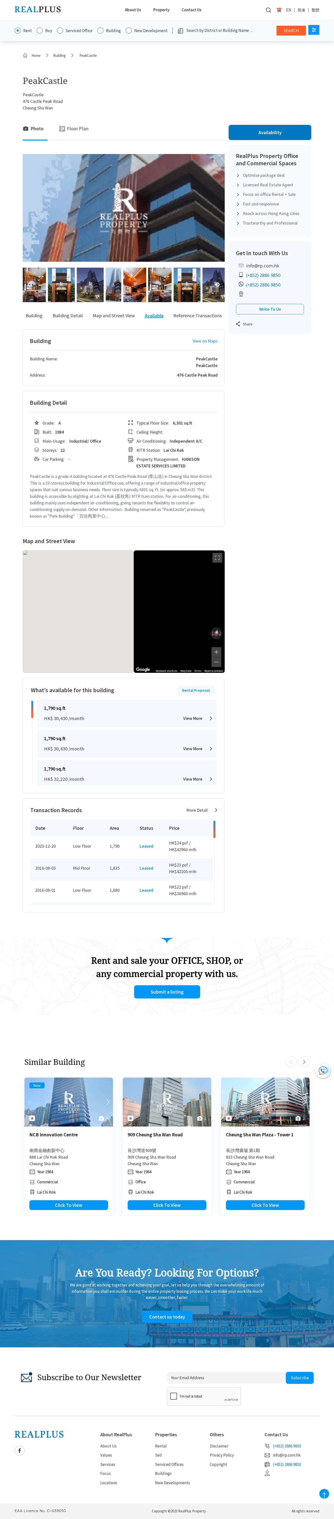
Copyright (218, 1464)
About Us (133, 9)
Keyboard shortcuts (167, 671)
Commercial (47, 1182)
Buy (48, 30)
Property (161, 9)
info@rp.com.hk (262, 266)
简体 (301, 10)
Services (107, 1464)
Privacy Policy (222, 1455)
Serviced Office (79, 30)
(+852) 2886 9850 (263, 275)
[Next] (108, 1102)
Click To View (68, 1205)
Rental (161, 1446)
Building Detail (68, 315)
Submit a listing (167, 992)
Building (113, 30)
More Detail (197, 810)
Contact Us (191, 9)
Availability (270, 132)
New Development (150, 30)
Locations (108, 1482)
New (37, 1085)
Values (106, 1455)
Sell (158, 1455)
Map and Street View (114, 315)
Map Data (185, 671)
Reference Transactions (197, 315)
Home (36, 55)
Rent (27, 30)
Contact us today (167, 1317)
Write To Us (270, 309)
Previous (29, 284)
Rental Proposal (196, 690)
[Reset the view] (216, 633)
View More (192, 718)
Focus (105, 1473)
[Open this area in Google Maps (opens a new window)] (143, 669)
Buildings (163, 1473)
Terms (197, 671)
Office (140, 1182)
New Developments (172, 1482)
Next (217, 284)
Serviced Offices (169, 1464)
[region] (179, 611)
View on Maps (205, 341)
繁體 (315, 10)
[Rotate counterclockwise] (212, 633)
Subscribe (300, 1377)
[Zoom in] (216, 652)
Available (154, 315)
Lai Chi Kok (46, 1192)
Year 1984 (45, 1172)
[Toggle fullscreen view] (217, 558)
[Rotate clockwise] (220, 633)
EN (288, 10)
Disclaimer (219, 1446)
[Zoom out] (216, 662)
